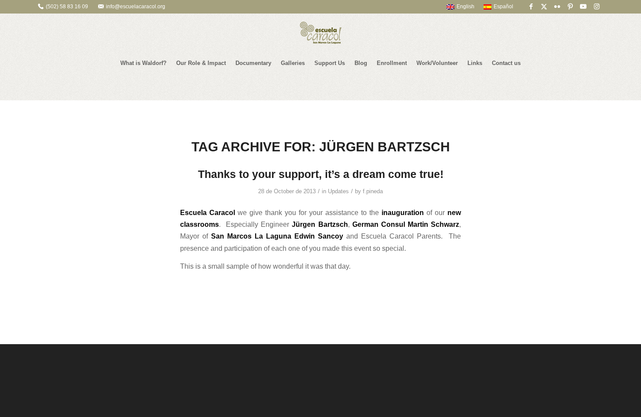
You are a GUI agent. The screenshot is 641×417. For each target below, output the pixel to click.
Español (503, 6)
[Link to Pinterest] (570, 6)
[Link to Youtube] (583, 6)
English (465, 6)
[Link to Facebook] (531, 6)
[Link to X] (544, 6)
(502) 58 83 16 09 (67, 6)
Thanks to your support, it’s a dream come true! (320, 174)
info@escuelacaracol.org (135, 6)
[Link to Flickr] (557, 6)
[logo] (320, 33)
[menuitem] (456, 6)
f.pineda (373, 191)
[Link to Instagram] (596, 6)
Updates (338, 191)
